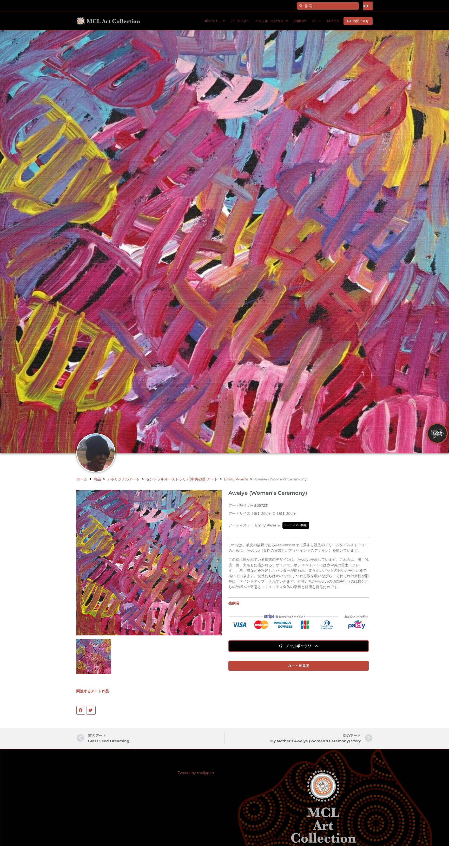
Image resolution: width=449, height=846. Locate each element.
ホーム (81, 479)
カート (316, 21)
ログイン (333, 21)
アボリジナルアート (123, 479)
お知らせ (300, 21)
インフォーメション (269, 21)
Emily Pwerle (236, 479)
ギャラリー (212, 21)
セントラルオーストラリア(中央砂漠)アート (182, 479)
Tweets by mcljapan (196, 772)
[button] (80, 710)
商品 (97, 479)
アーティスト (240, 21)
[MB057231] (93, 656)
